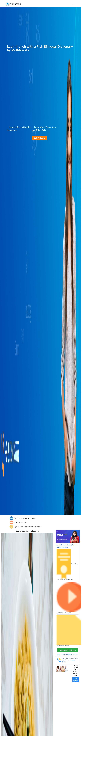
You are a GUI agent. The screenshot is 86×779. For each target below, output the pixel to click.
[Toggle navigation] (73, 4)
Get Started (75, 679)
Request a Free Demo (68, 650)
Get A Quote (39, 138)
